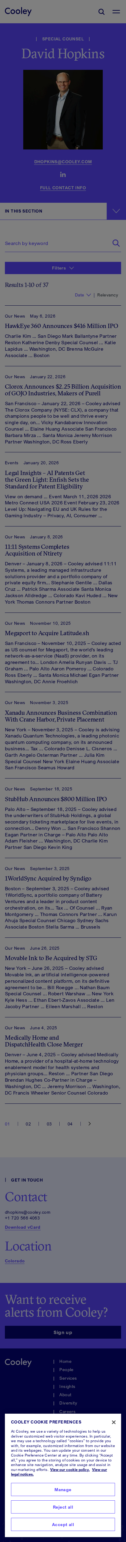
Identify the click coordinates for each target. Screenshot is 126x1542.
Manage (63, 1489)
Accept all (63, 1524)
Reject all (63, 1507)
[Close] (113, 1422)
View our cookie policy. (70, 1469)
